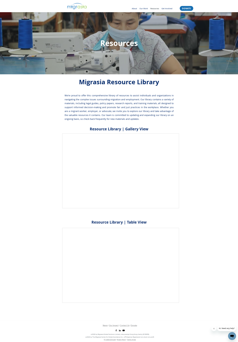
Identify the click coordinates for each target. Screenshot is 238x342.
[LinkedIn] (120, 330)
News (105, 325)
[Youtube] (123, 330)
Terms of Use (131, 340)
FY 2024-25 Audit (110, 340)
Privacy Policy (121, 340)
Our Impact (114, 325)
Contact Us (124, 325)
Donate (134, 325)
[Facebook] (116, 330)
